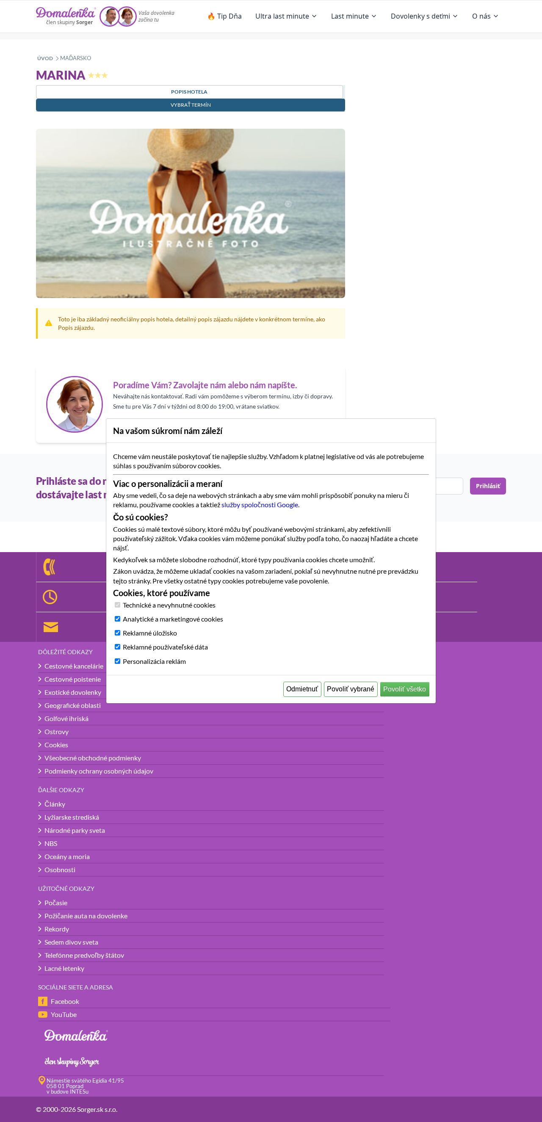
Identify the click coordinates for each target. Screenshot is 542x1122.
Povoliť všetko (404, 689)
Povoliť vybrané (350, 689)
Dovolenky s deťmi (420, 16)
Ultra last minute (282, 16)
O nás (481, 16)
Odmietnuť (302, 689)
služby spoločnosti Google (259, 504)
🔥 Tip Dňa (224, 16)
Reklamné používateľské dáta (165, 647)
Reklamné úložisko (150, 633)
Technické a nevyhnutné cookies (169, 605)
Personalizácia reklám (154, 661)
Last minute (350, 16)
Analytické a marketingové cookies (173, 619)
